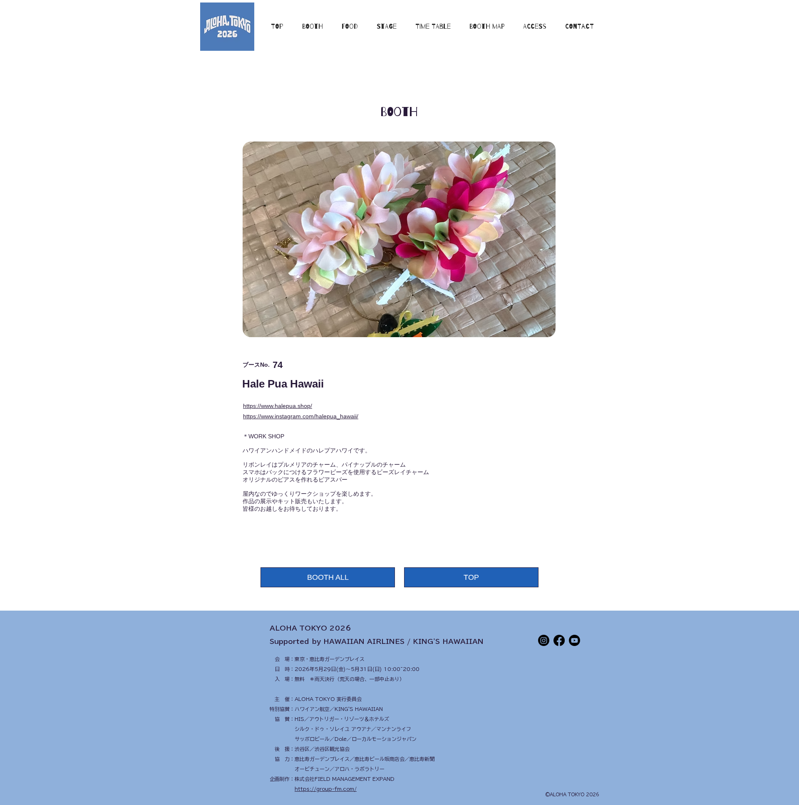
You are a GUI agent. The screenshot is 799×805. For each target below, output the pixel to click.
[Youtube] (574, 640)
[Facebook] (559, 640)
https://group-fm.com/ (326, 788)
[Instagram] (543, 640)
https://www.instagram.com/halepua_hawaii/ (300, 416)
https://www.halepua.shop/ (277, 405)
